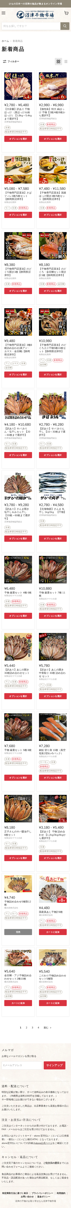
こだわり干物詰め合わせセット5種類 (52, 977)
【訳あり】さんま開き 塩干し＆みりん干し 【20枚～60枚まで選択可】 (17, 513)
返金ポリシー (43, 1196)
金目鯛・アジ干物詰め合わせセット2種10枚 (18, 977)
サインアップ (54, 1065)
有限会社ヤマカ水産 (13, 595)
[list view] (65, 61)
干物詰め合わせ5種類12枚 (17, 903)
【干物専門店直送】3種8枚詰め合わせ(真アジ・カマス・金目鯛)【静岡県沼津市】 (18, 349)
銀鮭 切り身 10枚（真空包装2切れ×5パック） (52, 751)
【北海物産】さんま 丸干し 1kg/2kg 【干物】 (52, 510)
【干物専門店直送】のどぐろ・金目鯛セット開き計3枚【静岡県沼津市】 (52, 272)
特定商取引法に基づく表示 (15, 1193)
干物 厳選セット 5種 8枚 (18, 750)
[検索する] (64, 26)
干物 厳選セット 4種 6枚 (18, 592)
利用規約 (61, 1193)
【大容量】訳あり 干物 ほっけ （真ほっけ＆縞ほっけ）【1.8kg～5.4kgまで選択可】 (18, 113)
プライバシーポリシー (42, 1193)
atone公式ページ (44, 1143)
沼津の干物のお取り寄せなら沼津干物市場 (35, 1201)
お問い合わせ (27, 1196)
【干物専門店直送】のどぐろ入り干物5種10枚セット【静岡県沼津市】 (52, 348)
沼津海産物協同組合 (13, 122)
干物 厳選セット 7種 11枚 (52, 594)
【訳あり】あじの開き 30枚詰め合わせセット (17, 671)
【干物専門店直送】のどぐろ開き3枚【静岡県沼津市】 (18, 272)
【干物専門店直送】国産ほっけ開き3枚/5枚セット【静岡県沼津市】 (52, 196)
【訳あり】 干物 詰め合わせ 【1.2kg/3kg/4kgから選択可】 (52, 835)
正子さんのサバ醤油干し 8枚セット (18, 833)
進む (46, 1027)
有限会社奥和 (10, 202)
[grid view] (58, 61)
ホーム (5, 41)
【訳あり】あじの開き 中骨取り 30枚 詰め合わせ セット (52, 673)
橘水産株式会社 (11, 908)
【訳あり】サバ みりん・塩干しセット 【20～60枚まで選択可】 (17, 432)
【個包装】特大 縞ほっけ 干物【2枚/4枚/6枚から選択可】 (52, 112)
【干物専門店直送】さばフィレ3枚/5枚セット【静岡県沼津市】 (18, 196)
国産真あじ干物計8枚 (51, 912)
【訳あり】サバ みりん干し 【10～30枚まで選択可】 (52, 432)
